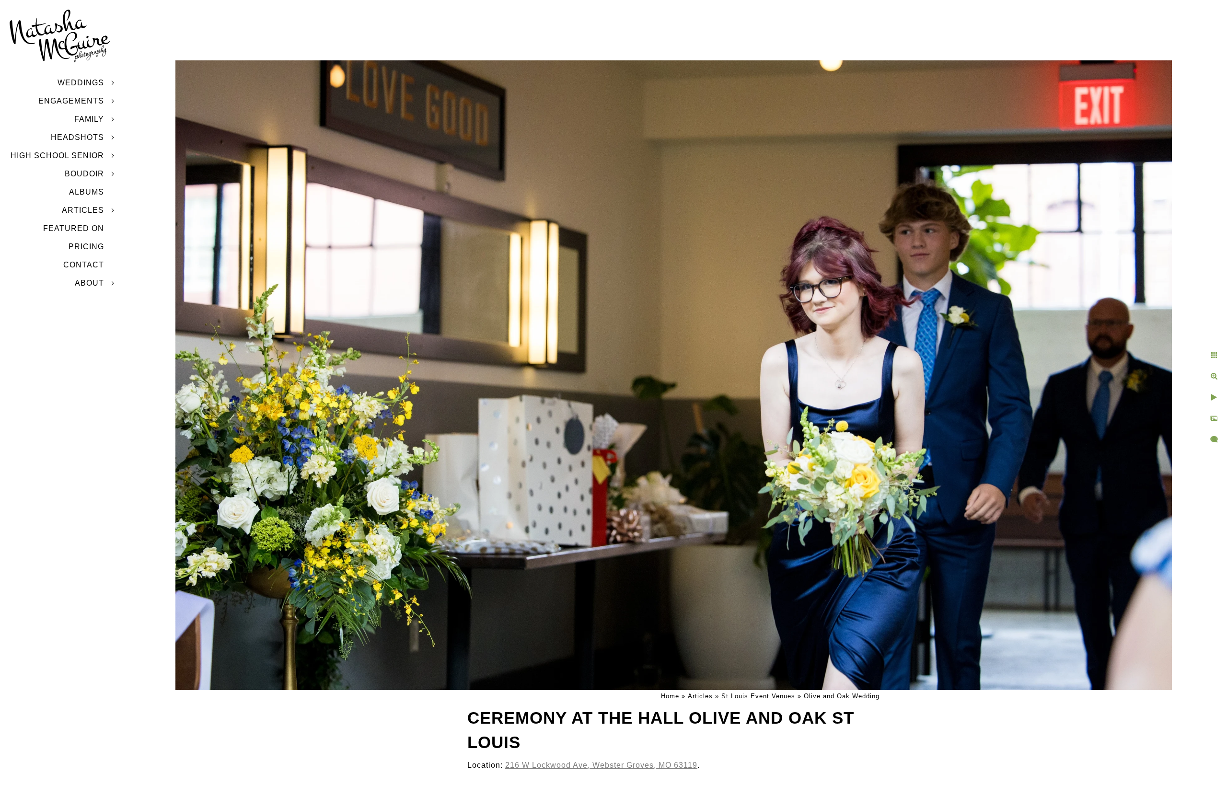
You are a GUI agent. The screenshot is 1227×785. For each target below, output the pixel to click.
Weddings (81, 83)
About (89, 283)
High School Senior (57, 155)
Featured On (73, 228)
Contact (83, 265)
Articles (83, 210)
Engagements (71, 101)
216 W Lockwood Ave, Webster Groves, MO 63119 (601, 765)
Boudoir (84, 174)
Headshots (77, 137)
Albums (86, 192)
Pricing (86, 246)
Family (89, 119)
